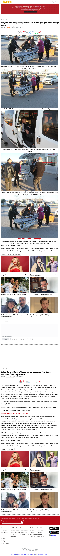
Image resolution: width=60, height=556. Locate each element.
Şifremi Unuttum (5, 543)
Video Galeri (40, 530)
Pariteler (32, 536)
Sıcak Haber (40, 536)
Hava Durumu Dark (5, 528)
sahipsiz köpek (16, 254)
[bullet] (23, 339)
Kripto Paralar (33, 534)
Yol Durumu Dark (5, 530)
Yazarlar (39, 532)
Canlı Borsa (23, 528)
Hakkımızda (13, 554)
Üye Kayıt (3, 541)
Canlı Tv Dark (13, 528)
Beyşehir (4, 254)
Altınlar (32, 528)
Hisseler (32, 532)
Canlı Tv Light (4, 532)
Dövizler (32, 530)
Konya (9, 254)
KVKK (34, 554)
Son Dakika (13, 534)
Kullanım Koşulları (40, 554)
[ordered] (21, 339)
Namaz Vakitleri (24, 530)
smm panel (13, 536)
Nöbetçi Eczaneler (15, 532)
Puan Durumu (23, 532)
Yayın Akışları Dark (15, 530)
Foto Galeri (40, 528)
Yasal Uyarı (46, 554)
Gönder (5, 339)
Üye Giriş (3, 538)
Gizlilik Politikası (24, 554)
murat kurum (11, 449)
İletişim (18, 554)
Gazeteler (39, 534)
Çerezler (30, 554)
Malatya (3, 449)
